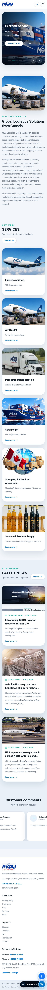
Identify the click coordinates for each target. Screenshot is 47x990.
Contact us (31, 43)
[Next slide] (39, 60)
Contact (5, 941)
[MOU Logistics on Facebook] (41, 976)
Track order (6, 904)
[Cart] (36, 4)
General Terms (16, 987)
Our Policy (5, 987)
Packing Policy (7, 900)
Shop (4, 908)
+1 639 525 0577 (15, 884)
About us (5, 927)
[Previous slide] (33, 60)
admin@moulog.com (10, 888)
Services (5, 911)
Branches (6, 931)
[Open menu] (42, 4)
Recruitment (7, 938)
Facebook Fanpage (10, 973)
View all (8, 240)
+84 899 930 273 (16, 955)
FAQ (3, 934)
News (4, 915)
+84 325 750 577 (16, 959)
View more (12, 43)
